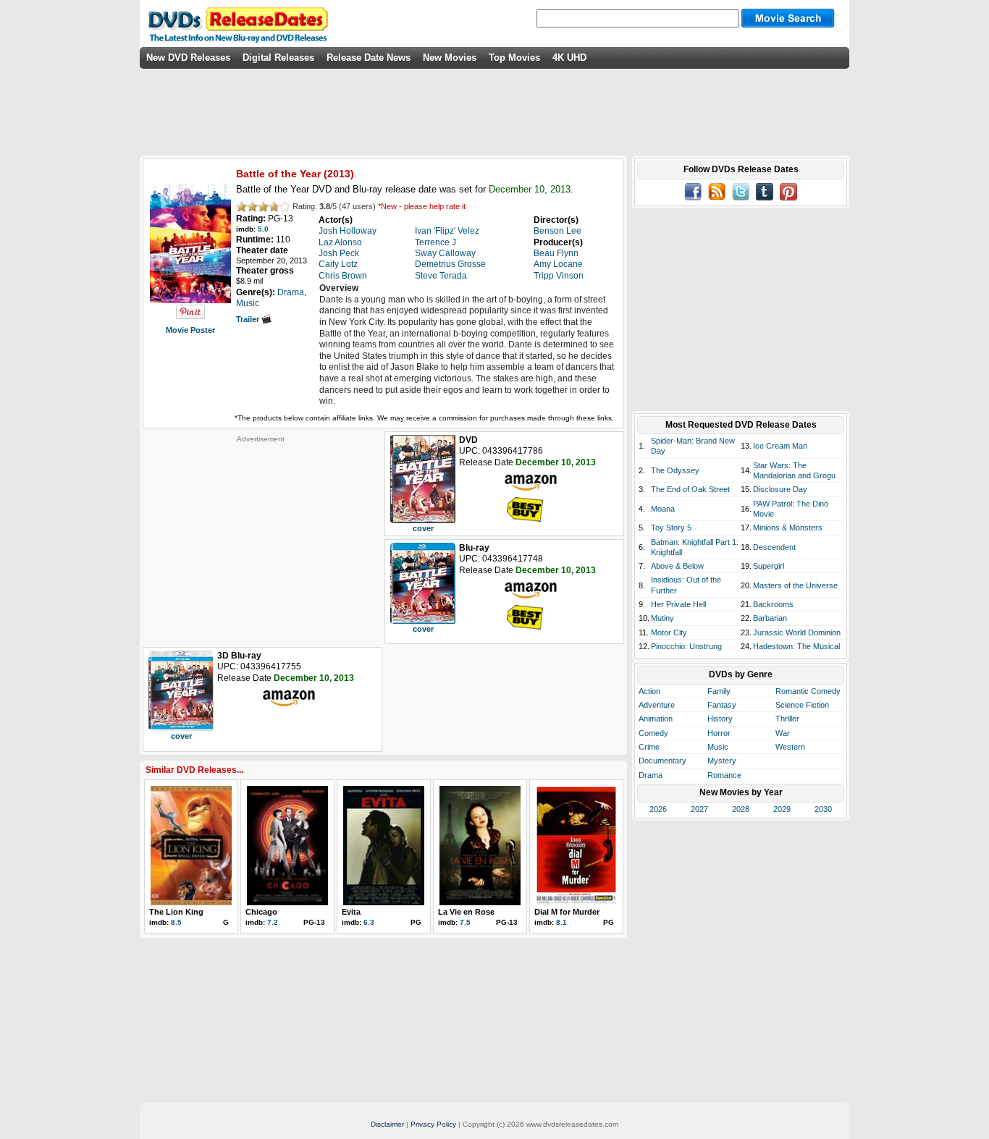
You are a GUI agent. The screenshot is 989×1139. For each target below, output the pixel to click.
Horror (719, 733)
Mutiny (662, 618)
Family (719, 691)
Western (790, 746)
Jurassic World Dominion (797, 632)
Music (717, 746)
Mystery (721, 760)
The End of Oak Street (690, 489)
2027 (699, 809)
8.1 (561, 922)
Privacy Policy (433, 1124)
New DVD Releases (188, 57)
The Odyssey (675, 470)
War (782, 733)
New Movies (449, 57)
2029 (782, 809)
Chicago (261, 911)
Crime (649, 746)
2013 (338, 173)
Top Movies (514, 57)
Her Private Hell (678, 604)
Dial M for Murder (566, 911)
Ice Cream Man (780, 445)
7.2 (272, 922)
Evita (351, 911)
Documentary (662, 760)
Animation (656, 718)
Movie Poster (190, 330)
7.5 (465, 922)
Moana (663, 508)
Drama (650, 775)
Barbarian (770, 618)
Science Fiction (802, 704)
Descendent (774, 547)
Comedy (653, 733)
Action (649, 691)
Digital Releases (278, 57)
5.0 (263, 229)
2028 (740, 809)
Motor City (669, 632)
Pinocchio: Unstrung (686, 646)
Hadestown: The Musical (796, 646)
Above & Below (677, 566)
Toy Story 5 (671, 527)
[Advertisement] (260, 534)
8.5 (176, 922)
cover (423, 528)
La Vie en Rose (466, 911)
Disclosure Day (780, 489)
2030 (823, 809)
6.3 (368, 922)
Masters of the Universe (795, 585)
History (720, 718)
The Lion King (176, 911)
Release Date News (369, 57)
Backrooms (773, 604)
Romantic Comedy (808, 691)
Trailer (248, 319)
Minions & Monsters (787, 527)
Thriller (787, 718)
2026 (658, 809)
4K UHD (569, 57)
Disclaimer (387, 1124)
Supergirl (768, 566)
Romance (724, 775)
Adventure (657, 704)
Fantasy (721, 704)
